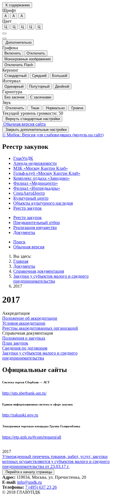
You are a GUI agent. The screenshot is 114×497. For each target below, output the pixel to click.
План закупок (15, 343)
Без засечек (14, 97)
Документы (24, 266)
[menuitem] (62, 158)
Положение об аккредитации (29, 318)
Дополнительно (18, 42)
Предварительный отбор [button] (36, 222)
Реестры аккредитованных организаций (40, 328)
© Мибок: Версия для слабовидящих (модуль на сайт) (52, 134)
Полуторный (39, 86)
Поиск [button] (19, 242)
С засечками (40, 97)
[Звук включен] (4, 38)
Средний (39, 76)
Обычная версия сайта (24, 124)
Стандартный (15, 76)
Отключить (36, 53)
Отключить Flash (18, 65)
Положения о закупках (23, 338)
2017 (17, 286)
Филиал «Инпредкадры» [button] (36, 188)
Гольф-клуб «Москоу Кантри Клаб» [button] (46, 173)
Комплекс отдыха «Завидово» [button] (41, 178)
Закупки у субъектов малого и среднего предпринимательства (51, 278)
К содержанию (17, 5)
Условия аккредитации (23, 323)
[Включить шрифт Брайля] (4, 33)
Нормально (55, 108)
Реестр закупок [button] (27, 208)
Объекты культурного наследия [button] (43, 203)
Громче (76, 108)
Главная (20, 261)
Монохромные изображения (27, 59)
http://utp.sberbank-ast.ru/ (24, 393)
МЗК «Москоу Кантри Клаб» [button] (40, 168)
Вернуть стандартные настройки (32, 119)
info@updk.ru (29, 482)
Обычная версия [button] (28, 246)
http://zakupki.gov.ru (20, 415)
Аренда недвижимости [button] (35, 163)
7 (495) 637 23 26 (41, 487)
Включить (12, 53)
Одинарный (14, 86)
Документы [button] (24, 232)
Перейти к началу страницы (28, 472)
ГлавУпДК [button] (23, 158)
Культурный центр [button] (30, 198)
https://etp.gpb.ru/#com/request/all (31, 437)
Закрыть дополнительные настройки (35, 129)
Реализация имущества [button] (35, 227)
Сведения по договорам (24, 348)
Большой (59, 76)
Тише (34, 108)
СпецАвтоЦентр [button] (29, 193)
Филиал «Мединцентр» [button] (35, 183)
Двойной (62, 86)
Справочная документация (38, 271)
